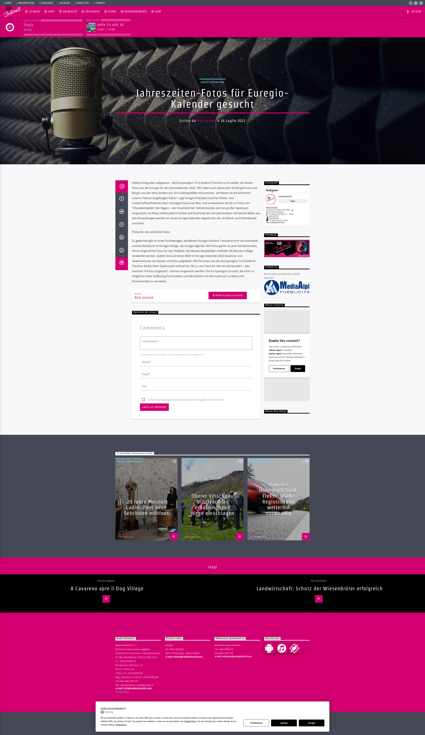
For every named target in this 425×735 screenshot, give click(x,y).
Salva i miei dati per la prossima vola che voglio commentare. (186, 400)
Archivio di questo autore (228, 295)
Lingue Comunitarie (212, 82)
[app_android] (270, 648)
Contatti (100, 3)
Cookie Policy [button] (190, 721)
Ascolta (416, 11)
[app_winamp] (295, 648)
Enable (298, 369)
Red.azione (206, 121)
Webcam (65, 3)
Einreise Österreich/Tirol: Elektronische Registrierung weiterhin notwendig (278, 498)
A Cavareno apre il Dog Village (107, 588)
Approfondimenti (136, 11)
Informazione (26, 3)
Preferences (256, 723)
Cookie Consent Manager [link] (112, 708)
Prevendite (92, 11)
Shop (158, 11)
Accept (311, 723)
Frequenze (47, 3)
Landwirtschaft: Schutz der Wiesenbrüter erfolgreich (319, 588)
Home (9, 3)
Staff (51, 11)
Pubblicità (83, 3)
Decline (284, 723)
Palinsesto (70, 11)
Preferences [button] (121, 725)
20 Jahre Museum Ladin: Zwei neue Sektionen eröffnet (146, 507)
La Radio (34, 11)
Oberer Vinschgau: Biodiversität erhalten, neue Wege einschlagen (213, 504)
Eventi (112, 11)
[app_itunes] (283, 648)
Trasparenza (122, 691)
